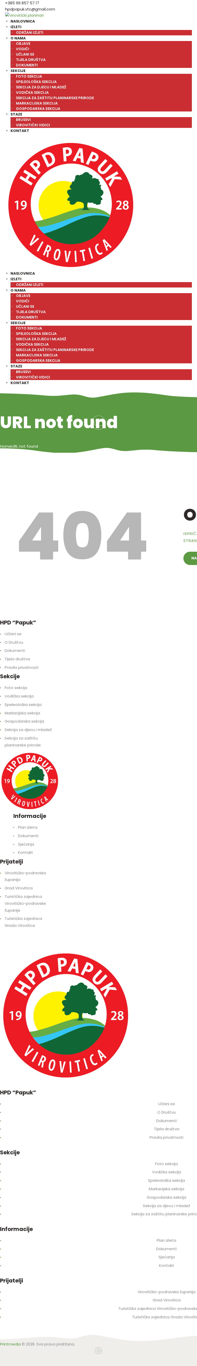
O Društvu (14, 642)
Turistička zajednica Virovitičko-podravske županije (25, 903)
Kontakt (25, 852)
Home (6, 446)
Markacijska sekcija (22, 713)
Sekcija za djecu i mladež (28, 729)
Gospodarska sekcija (24, 721)
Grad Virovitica (19, 888)
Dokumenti (15, 650)
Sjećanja (26, 844)
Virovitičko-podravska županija (166, 1292)
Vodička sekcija (19, 696)
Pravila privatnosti (21, 667)
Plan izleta (27, 827)
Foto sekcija (16, 687)
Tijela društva (17, 659)
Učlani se (13, 633)
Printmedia (10, 1344)
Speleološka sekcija (23, 704)
